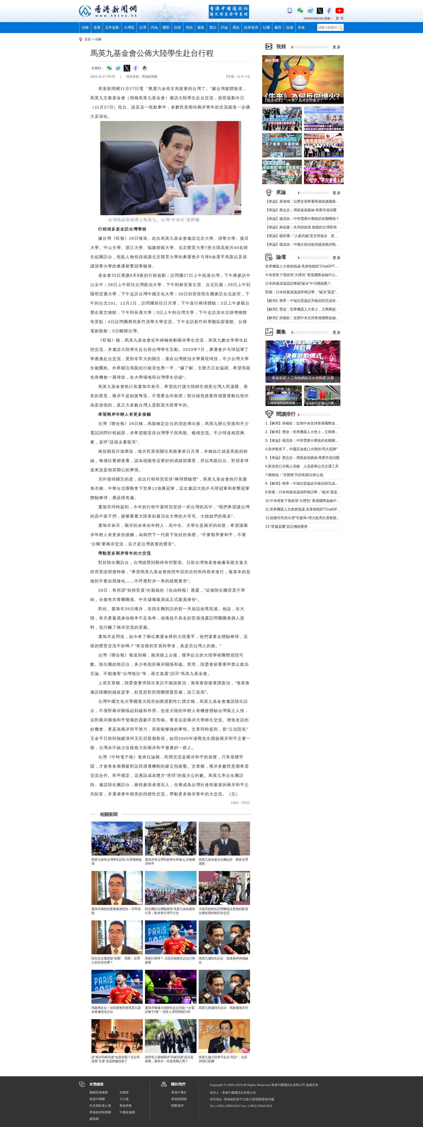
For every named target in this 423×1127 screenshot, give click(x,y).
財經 (177, 27)
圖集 (200, 27)
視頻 (189, 27)
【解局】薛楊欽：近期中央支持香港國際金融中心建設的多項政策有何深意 (323, 318)
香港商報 (125, 1105)
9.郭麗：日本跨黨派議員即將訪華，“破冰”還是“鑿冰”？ (307, 492)
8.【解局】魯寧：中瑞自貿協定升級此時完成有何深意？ (309, 483)
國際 (165, 27)
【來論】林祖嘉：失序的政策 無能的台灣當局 (301, 227)
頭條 (85, 27)
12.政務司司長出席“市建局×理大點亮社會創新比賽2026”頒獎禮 (314, 518)
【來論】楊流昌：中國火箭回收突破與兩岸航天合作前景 (309, 244)
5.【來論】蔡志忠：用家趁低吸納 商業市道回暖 (302, 458)
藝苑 (278, 27)
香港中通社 (179, 1092)
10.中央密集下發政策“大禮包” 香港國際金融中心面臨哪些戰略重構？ (318, 501)
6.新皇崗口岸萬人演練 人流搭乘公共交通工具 (302, 466)
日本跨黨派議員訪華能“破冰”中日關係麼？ (298, 283)
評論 (224, 27)
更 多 (337, 47)
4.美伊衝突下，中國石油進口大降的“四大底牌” (301, 449)
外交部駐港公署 (100, 1105)
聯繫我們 (177, 1105)
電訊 (212, 27)
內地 (154, 27)
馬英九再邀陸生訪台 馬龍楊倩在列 (223, 1007)
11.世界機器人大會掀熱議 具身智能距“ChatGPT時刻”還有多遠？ (315, 509)
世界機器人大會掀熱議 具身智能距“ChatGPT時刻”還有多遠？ (313, 266)
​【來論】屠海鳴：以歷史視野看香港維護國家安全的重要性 (311, 201)
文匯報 (124, 1092)
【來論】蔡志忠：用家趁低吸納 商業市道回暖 (301, 210)
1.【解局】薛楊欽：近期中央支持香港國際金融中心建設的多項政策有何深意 (324, 423)
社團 (266, 27)
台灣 (142, 27)
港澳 (96, 27)
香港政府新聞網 (100, 1112)
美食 (301, 27)
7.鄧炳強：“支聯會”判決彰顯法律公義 (294, 475)
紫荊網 (94, 1119)
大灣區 (129, 27)
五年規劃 (112, 27)
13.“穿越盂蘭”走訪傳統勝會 (286, 526)
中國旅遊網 (127, 1112)
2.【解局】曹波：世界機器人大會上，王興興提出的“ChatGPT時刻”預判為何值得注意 (331, 432)
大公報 (124, 1099)
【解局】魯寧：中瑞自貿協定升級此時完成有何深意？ (307, 301)
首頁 (88, 39)
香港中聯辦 (97, 1099)
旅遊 (289, 27)
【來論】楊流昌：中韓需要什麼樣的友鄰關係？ (302, 219)
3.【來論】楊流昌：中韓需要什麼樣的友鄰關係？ (303, 440)
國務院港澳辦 (98, 1092)
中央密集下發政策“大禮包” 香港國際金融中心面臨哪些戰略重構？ (316, 275)
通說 (235, 27)
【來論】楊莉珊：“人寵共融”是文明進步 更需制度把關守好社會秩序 (319, 236)
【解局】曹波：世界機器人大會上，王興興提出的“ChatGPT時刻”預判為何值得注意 (330, 309)
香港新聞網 (179, 1099)
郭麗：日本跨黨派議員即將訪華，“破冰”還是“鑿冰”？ (306, 292)
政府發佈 (251, 27)
